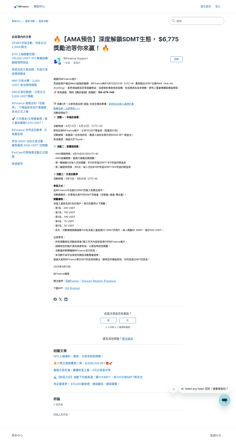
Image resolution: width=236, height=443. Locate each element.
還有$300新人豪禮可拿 (121, 103)
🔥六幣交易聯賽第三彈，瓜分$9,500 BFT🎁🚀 (82, 363)
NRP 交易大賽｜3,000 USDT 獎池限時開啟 (26, 83)
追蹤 (176, 59)
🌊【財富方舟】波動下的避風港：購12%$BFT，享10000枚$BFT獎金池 (98, 377)
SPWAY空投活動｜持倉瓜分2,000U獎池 (29, 45)
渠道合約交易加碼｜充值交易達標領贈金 (30, 71)
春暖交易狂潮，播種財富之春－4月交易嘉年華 (82, 370)
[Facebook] (55, 299)
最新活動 (30, 21)
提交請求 (206, 6)
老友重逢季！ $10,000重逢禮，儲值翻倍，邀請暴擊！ (86, 384)
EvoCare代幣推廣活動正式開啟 (30, 154)
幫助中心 (16, 21)
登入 (58, 414)
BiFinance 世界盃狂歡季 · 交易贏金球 (29, 132)
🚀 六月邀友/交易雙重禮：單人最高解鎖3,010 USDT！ (29, 121)
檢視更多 (17, 163)
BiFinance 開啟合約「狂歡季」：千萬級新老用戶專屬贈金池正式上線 (29, 107)
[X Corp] (60, 299)
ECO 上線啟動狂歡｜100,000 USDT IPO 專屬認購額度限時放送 (30, 58)
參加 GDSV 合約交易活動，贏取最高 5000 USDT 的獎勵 (30, 143)
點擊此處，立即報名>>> (66, 108)
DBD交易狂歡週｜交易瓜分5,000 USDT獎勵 (28, 94)
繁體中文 (216, 435)
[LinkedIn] (65, 299)
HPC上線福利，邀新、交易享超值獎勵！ (78, 356)
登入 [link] (218, 6)
